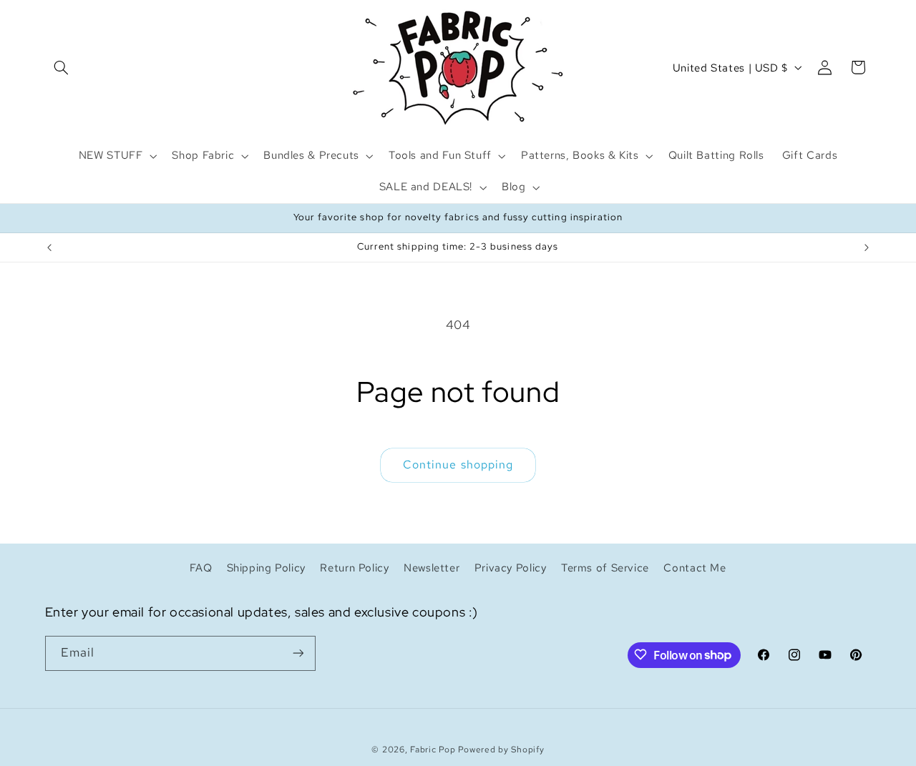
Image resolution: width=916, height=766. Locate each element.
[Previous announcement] (49, 247)
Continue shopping (458, 464)
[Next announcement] (866, 247)
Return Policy (354, 567)
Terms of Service (605, 567)
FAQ (201, 567)
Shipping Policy (266, 567)
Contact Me (694, 567)
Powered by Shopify (501, 749)
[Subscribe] (297, 652)
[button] (61, 67)
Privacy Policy (510, 567)
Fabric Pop (432, 749)
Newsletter (431, 567)
